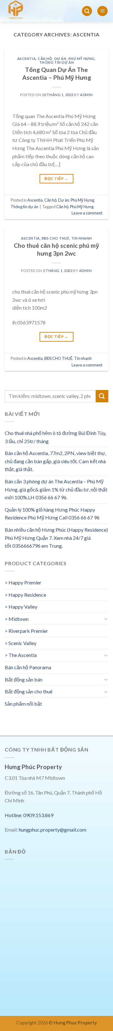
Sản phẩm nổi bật (23, 704)
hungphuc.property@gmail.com (52, 830)
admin (86, 95)
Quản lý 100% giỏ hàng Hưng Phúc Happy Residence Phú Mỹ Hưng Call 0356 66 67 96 (52, 514)
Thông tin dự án (56, 62)
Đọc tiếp (56, 178)
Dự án (60, 59)
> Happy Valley (21, 607)
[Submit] (102, 396)
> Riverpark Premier (26, 631)
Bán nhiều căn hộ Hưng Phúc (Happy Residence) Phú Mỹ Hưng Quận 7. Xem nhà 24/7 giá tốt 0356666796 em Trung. (56, 538)
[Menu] (102, 11)
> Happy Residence (25, 595)
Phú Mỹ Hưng (81, 59)
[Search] (87, 11)
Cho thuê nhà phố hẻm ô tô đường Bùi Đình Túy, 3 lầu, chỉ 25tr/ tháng (55, 437)
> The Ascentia (21, 655)
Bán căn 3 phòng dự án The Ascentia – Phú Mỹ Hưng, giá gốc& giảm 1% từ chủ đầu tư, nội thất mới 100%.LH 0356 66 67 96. (56, 489)
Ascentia (26, 59)
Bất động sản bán (23, 679)
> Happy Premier (23, 582)
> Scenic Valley (20, 643)
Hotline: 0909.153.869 (29, 815)
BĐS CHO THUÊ (55, 238)
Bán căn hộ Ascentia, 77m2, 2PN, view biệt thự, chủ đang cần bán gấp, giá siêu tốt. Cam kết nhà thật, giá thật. (55, 461)
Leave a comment (87, 212)
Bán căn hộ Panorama (28, 667)
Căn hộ (45, 59)
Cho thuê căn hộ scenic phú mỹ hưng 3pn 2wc (56, 249)
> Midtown (17, 619)
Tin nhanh (81, 238)
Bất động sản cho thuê (28, 691)
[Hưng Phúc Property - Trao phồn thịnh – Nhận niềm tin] (32, 11)
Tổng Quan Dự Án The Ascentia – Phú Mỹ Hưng (56, 73)
